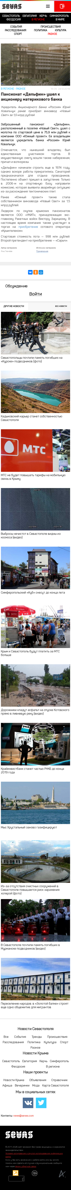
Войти (35, 294)
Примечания (42, 252)
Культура (60, 30)
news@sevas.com (23, 1116)
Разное (52, 34)
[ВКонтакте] (30, 272)
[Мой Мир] (41, 272)
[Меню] (26, 6)
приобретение (28, 227)
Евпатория (30, 16)
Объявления (37, 1080)
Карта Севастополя (55, 1085)
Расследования (15, 30)
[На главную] (11, 6)
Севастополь (11, 16)
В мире (60, 19)
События (16, 27)
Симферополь (59, 16)
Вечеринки (22, 1085)
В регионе (38, 19)
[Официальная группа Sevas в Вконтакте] (28, 1103)
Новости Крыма (13, 1080)
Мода (36, 1085)
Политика (40, 30)
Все (6, 1037)
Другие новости (14, 306)
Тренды (37, 1037)
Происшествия (51, 27)
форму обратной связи (25, 1167)
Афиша (7, 1085)
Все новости (61, 306)
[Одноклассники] (35, 272)
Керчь (43, 16)
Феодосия (13, 19)
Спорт (18, 34)
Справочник (59, 1080)
